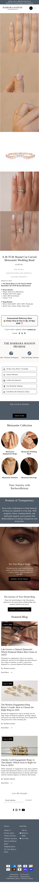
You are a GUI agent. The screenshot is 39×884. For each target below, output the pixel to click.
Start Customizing (19, 609)
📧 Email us (24, 833)
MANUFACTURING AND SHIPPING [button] (18, 273)
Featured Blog (19, 616)
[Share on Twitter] (22, 333)
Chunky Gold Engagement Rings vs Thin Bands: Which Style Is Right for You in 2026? (18, 762)
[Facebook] (13, 810)
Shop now (19, 416)
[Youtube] (23, 810)
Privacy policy (9, 833)
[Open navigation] (35, 8)
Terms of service (10, 836)
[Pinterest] (19, 810)
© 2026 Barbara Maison (13, 878)
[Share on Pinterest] (25, 333)
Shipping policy (9, 846)
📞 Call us (23, 830)
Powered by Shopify (27, 878)
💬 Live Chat (24, 838)
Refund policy (14, 874)
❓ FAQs (22, 836)
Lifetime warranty (10, 838)
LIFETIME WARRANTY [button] (19, 277)
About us (7, 830)
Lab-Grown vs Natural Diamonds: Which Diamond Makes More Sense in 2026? (19, 652)
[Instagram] (16, 810)
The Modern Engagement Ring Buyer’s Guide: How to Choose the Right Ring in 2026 (17, 707)
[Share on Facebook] (19, 333)
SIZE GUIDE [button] (18, 269)
